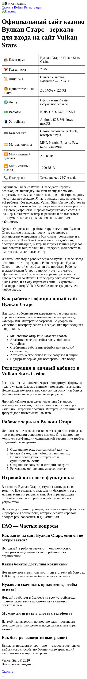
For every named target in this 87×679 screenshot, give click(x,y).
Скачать (7, 7)
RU (36, 664)
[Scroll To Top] (3, 676)
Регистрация (33, 7)
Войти (18, 7)
